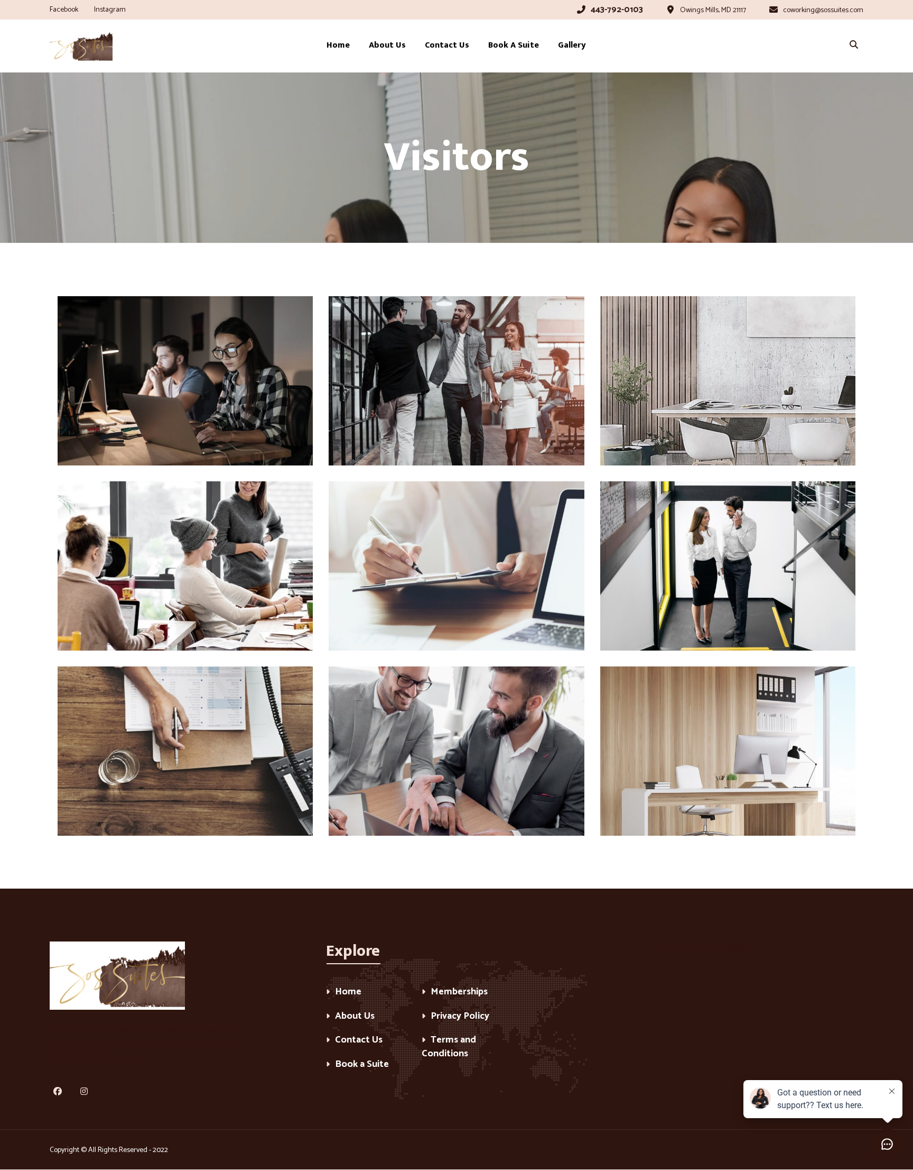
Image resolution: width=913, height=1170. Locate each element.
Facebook (64, 10)
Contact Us (359, 1041)
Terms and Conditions (449, 1048)
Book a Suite (362, 1065)
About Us (355, 1017)
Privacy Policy (460, 1017)
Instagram (110, 10)
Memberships (459, 992)
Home (348, 992)
